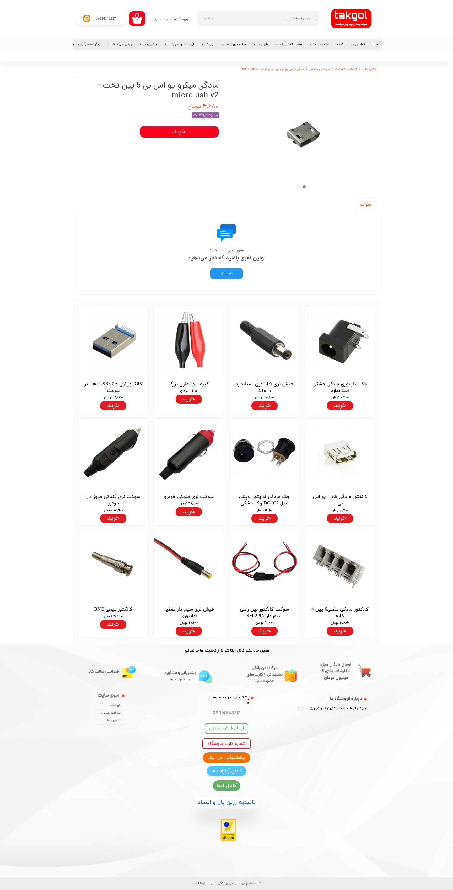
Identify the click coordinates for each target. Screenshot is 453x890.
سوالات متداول (111, 713)
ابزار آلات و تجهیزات (181, 44)
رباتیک (210, 44)
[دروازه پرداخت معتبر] (228, 840)
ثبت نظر (226, 273)
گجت (340, 44)
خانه (375, 44)
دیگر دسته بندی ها (88, 44)
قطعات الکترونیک (291, 44)
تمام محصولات (319, 44)
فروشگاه (115, 705)
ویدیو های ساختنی (120, 44)
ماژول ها (263, 44)
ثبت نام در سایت (165, 19)
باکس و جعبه (148, 44)
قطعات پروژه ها (236, 44)
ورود (184, 19)
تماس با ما (358, 44)
